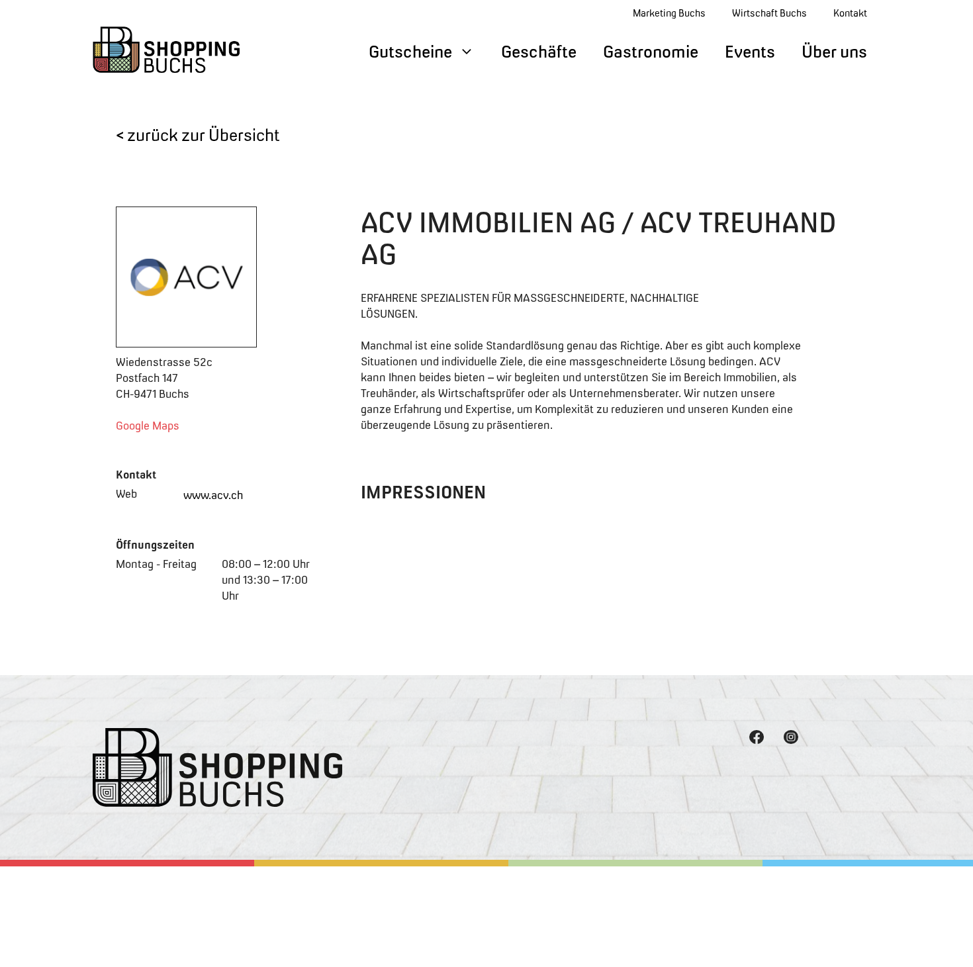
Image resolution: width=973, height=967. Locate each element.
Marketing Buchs (669, 13)
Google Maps (147, 425)
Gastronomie (650, 51)
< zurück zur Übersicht (198, 135)
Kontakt (850, 13)
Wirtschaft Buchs (769, 13)
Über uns (834, 51)
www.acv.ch (213, 495)
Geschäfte (539, 51)
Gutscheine (410, 51)
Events (750, 51)
